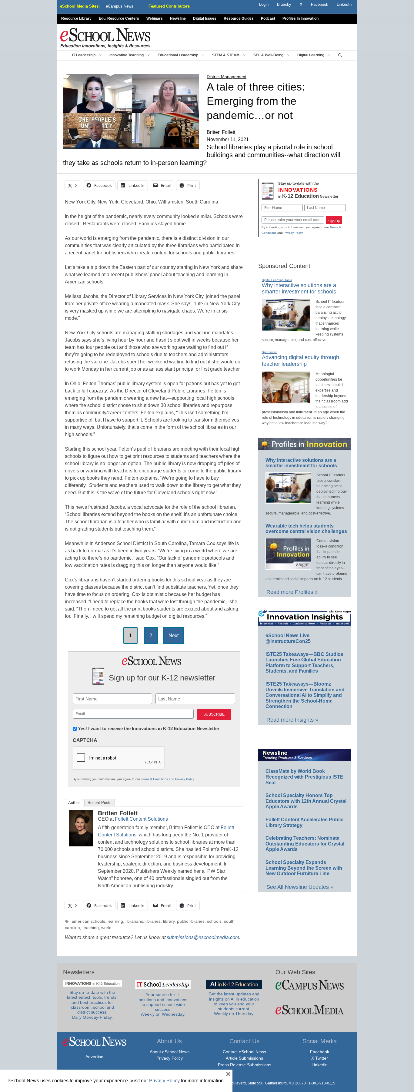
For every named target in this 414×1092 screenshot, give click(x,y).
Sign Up (334, 221)
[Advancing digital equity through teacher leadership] (286, 401)
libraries (153, 921)
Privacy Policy (184, 779)
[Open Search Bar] (340, 55)
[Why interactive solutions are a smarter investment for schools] (286, 328)
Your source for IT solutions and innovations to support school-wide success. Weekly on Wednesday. (163, 1004)
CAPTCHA (85, 740)
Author (74, 802)
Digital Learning (310, 55)
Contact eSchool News (244, 1051)
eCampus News (119, 6)
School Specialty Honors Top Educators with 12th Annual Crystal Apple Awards (305, 801)
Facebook (319, 1051)
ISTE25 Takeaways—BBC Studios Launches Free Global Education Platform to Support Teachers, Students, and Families (304, 663)
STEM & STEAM (225, 55)
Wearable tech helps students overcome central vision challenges (306, 528)
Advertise (94, 1056)
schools (214, 921)
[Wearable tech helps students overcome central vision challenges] (288, 567)
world (106, 927)
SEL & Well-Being (268, 55)
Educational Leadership (178, 55)
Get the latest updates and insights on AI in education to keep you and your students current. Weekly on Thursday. (234, 1004)
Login (264, 4)
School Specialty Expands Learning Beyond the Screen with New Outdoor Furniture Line (303, 868)
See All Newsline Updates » (299, 887)
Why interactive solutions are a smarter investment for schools (299, 288)
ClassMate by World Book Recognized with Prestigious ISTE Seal (304, 777)
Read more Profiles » (292, 592)
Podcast (268, 18)
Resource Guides (239, 18)
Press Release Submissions (244, 1064)
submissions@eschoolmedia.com (203, 937)
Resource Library (76, 18)
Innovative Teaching (126, 55)
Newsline (178, 18)
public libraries (191, 921)
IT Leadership (83, 55)
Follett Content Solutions (141, 819)
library (169, 921)
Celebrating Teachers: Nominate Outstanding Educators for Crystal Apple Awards (304, 844)
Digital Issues (204, 18)
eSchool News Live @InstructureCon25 (288, 638)
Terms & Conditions (154, 779)
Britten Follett (118, 813)
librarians (134, 921)
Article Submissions (244, 1058)
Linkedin (320, 1064)
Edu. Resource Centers (119, 18)
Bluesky (284, 4)
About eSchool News (169, 1051)
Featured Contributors (169, 6)
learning (115, 921)
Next (174, 635)
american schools (88, 921)
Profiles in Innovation (300, 18)
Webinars (154, 18)
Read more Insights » (292, 720)
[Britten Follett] (81, 844)
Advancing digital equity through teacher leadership (300, 360)
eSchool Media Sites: (80, 6)
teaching (90, 927)
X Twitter (319, 1058)
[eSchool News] (105, 37)
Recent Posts (100, 802)
